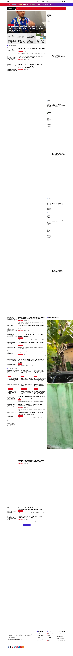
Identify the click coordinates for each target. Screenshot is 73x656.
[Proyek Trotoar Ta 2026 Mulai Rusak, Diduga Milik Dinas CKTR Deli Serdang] (49, 271)
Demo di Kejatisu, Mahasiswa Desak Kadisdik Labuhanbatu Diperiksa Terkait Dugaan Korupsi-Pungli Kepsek (27, 379)
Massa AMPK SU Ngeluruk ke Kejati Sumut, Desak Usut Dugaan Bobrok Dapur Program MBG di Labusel (13, 379)
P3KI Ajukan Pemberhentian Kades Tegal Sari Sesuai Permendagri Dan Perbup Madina (39, 392)
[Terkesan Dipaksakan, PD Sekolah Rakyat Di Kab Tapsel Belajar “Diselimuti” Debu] (12, 59)
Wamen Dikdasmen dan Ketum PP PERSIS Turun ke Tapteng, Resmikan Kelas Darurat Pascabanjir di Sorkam (31, 361)
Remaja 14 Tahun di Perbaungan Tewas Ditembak (11, 392)
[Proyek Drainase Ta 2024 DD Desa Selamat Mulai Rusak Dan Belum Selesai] (53, 9)
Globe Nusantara (60, 636)
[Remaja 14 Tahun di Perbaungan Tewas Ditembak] (13, 386)
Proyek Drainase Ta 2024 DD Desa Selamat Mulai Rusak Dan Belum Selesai (62, 9)
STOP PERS (60, 651)
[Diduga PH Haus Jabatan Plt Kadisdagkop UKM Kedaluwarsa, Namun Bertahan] (12, 407)
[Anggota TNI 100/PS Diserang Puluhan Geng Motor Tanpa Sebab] (27, 386)
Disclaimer (41, 651)
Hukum (9, 376)
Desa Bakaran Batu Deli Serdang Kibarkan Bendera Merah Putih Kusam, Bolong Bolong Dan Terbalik (31, 508)
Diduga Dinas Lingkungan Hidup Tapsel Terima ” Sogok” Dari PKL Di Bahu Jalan (30, 516)
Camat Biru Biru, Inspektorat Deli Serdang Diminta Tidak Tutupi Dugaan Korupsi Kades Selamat (44, 9)
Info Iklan (54, 651)
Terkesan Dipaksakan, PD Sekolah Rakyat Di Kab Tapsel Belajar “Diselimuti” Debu (21, 41)
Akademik (19, 364)
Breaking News (20, 51)
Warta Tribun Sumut (61, 640)
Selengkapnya (27, 524)
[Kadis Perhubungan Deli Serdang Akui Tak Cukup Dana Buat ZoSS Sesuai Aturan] (12, 415)
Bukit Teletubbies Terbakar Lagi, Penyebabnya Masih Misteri (23, 9)
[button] (59, 2)
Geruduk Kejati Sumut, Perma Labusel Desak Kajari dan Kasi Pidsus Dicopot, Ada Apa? (40, 379)
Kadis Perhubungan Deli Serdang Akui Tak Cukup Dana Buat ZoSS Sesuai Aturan (30, 413)
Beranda (9, 651)
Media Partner (48, 651)
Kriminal (22, 376)
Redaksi (19, 651)
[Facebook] (8, 647)
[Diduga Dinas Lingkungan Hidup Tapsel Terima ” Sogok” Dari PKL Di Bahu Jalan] (12, 519)
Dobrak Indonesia (60, 638)
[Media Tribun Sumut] (11, 1)
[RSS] (23, 647)
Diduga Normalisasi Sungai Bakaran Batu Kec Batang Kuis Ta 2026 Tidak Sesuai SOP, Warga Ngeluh (31, 460)
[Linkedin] (19, 647)
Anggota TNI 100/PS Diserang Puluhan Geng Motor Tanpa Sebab (27, 392)
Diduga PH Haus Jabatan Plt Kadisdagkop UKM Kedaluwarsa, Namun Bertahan (30, 405)
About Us (14, 651)
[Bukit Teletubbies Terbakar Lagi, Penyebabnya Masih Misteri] (17, 9)
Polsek (49, 637)
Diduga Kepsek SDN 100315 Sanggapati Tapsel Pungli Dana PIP (12, 41)
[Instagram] (17, 647)
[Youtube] (21, 647)
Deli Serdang (11, 26)
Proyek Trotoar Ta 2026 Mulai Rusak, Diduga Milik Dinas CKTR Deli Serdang (58, 271)
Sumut (38, 633)
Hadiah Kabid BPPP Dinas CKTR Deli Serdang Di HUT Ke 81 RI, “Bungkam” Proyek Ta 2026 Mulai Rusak (26, 29)
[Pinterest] (13, 647)
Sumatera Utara (51, 633)
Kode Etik (25, 651)
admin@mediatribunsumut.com (15, 639)
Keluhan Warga (40, 639)
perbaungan (50, 639)
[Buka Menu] (65, 1)
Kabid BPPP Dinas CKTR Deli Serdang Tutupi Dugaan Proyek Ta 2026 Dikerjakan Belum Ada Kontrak (31, 343)
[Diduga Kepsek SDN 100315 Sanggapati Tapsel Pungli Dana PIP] (12, 50)
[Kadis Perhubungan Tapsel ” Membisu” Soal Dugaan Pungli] (12, 353)
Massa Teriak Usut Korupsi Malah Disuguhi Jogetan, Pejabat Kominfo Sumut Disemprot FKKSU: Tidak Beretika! (57, 219)
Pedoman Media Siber (32, 651)
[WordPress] (15, 647)
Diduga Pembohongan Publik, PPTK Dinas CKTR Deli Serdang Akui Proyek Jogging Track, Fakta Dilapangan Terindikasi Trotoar (31, 41)
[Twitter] (10, 647)
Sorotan (38, 637)
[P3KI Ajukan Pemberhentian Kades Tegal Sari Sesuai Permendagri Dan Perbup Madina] (40, 386)
